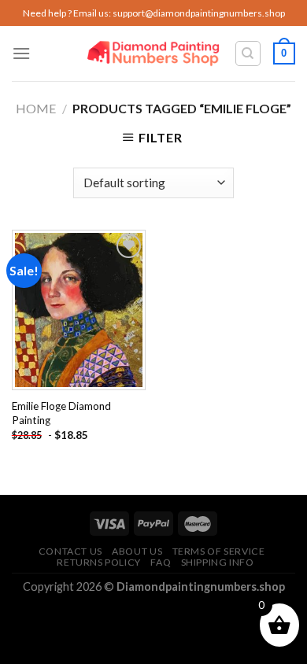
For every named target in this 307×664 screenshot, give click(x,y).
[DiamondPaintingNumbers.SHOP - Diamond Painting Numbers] (153, 54)
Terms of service (218, 551)
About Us (137, 551)
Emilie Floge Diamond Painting (61, 413)
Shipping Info (217, 562)
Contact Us (70, 551)
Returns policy (99, 562)
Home (36, 108)
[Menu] (21, 53)
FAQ (160, 562)
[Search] (248, 53)
